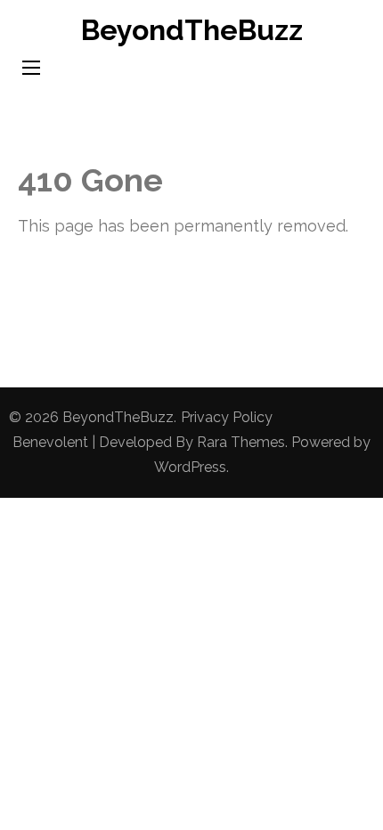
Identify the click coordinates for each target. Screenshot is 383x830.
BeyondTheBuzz (192, 29)
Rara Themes (241, 442)
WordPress (190, 467)
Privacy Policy (227, 417)
